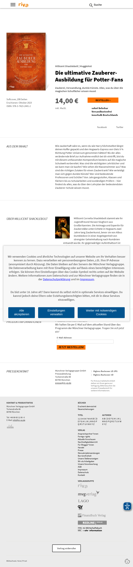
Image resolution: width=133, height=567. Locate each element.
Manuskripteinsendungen (89, 453)
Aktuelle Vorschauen (87, 439)
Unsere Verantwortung (88, 464)
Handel (81, 447)
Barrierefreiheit (84, 455)
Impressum (83, 469)
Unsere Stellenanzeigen (88, 458)
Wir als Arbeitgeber (86, 461)
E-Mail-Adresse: (64, 337)
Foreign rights (84, 436)
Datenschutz (83, 472)
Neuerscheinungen (86, 409)
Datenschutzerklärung (56, 279)
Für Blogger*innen (86, 444)
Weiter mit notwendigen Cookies (101, 312)
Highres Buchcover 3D (103, 374)
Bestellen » (103, 100)
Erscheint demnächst (87, 406)
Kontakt (81, 475)
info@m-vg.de (19, 420)
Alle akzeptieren (21, 312)
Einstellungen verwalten (56, 312)
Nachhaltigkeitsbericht (87, 442)
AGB (80, 466)
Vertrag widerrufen (66, 548)
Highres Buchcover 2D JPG (105, 371)
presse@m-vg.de (63, 383)
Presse (80, 450)
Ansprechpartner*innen (88, 433)
